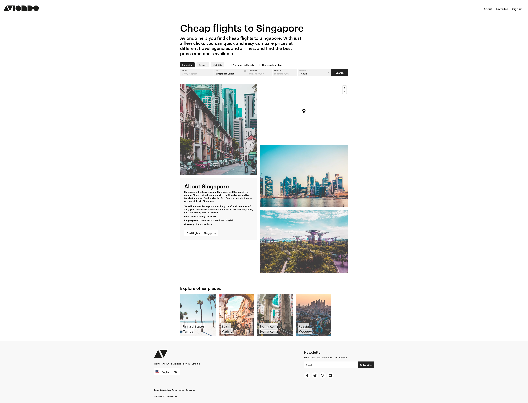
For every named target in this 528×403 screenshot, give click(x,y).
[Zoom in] (344, 88)
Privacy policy (178, 390)
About (488, 8)
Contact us (190, 390)
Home (157, 363)
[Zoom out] (344, 92)
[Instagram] (323, 375)
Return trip (187, 64)
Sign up (517, 8)
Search (340, 72)
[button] (197, 72)
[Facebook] (307, 375)
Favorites (502, 8)
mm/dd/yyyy (256, 73)
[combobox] (197, 72)
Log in (186, 363)
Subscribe (366, 365)
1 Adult (304, 72)
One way (203, 64)
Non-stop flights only (243, 64)
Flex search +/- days (272, 64)
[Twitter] (315, 375)
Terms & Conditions (162, 390)
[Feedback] (330, 375)
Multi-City (217, 64)
